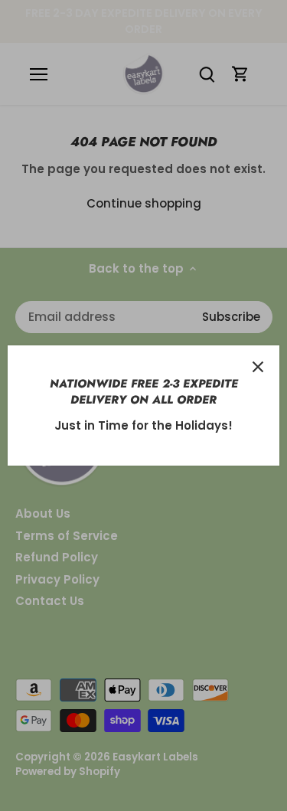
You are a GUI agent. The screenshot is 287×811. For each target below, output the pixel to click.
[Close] (258, 367)
